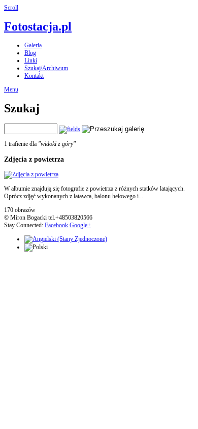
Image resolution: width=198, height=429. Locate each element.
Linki (30, 60)
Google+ (80, 225)
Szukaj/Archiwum (46, 68)
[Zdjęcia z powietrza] (31, 174)
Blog (30, 52)
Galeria (33, 45)
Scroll (11, 7)
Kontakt (34, 75)
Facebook (56, 225)
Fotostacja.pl (38, 26)
